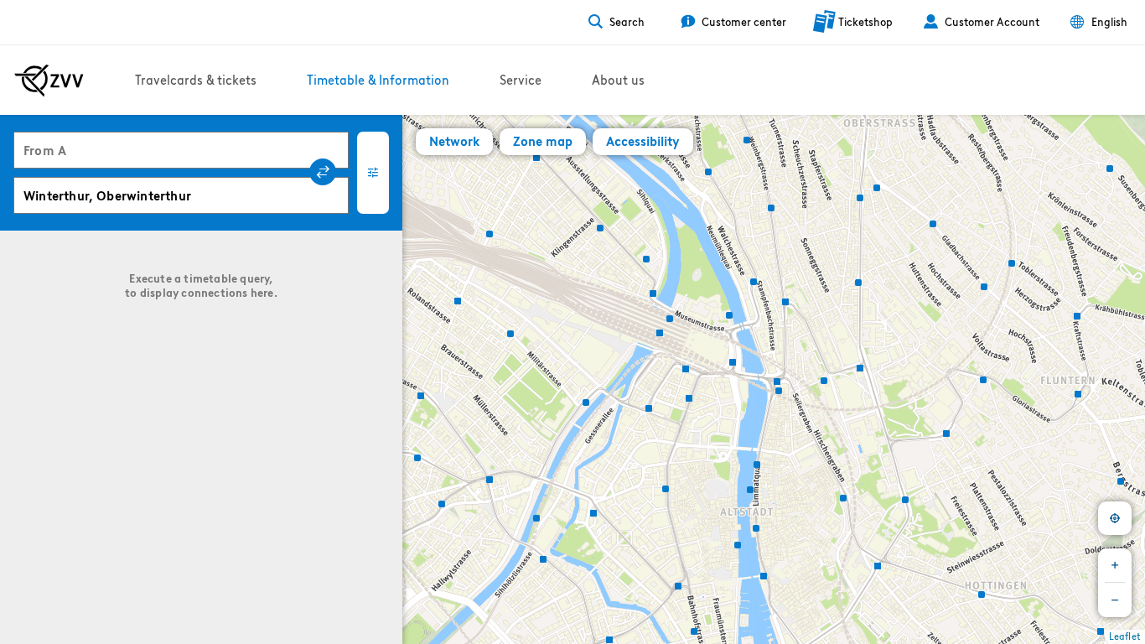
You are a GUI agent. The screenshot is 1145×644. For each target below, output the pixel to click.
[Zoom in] (1115, 565)
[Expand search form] (373, 173)
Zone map (542, 141)
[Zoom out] (1115, 600)
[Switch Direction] (322, 171)
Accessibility (643, 141)
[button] (419, 455)
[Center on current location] (1115, 518)
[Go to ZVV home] (49, 80)
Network (454, 141)
